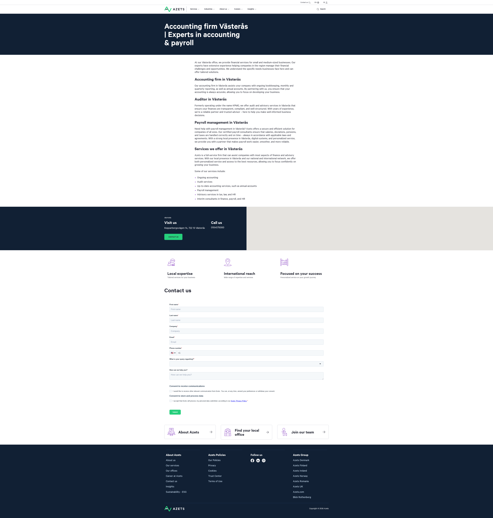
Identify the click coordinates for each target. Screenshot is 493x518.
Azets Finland (300, 465)
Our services (172, 465)
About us (223, 9)
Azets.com (298, 492)
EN (316, 2)
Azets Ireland (300, 470)
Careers (237, 9)
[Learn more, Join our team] (323, 431)
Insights (251, 9)
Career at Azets (174, 476)
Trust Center (215, 476)
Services (193, 9)
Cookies (212, 470)
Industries (208, 9)
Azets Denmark (301, 460)
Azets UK (298, 486)
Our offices (171, 470)
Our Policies (214, 460)
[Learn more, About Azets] (210, 431)
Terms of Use (215, 481)
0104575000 (217, 227)
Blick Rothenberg (302, 497)
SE (324, 2)
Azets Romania (301, 481)
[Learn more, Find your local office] (267, 432)
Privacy (212, 465)
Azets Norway (300, 476)
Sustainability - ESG (176, 492)
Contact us (304, 2)
